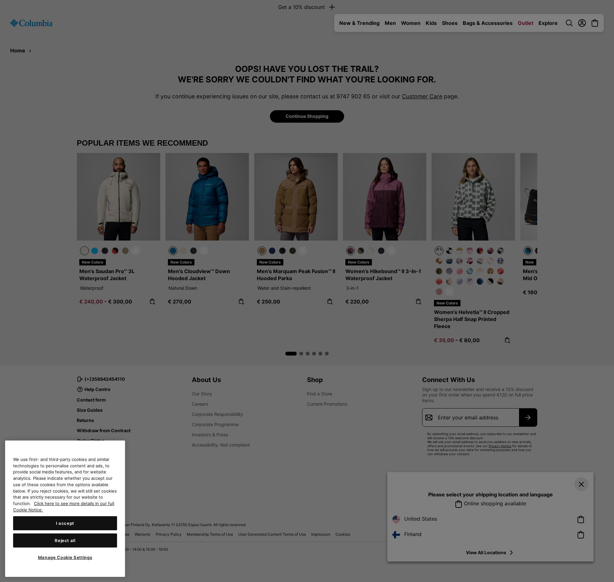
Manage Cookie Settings (65, 557)
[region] (65, 508)
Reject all (65, 540)
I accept (65, 523)
